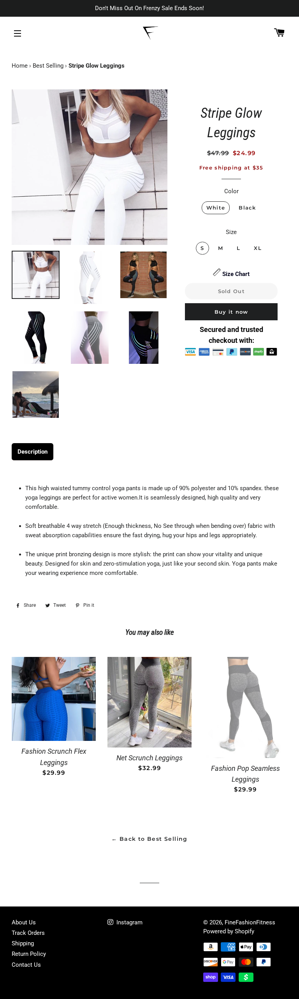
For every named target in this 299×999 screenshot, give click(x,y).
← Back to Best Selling (149, 838)
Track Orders (28, 932)
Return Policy (29, 953)
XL (258, 248)
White (215, 207)
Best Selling (48, 65)
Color (231, 191)
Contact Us (26, 964)
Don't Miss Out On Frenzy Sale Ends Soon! (149, 8)
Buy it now (231, 312)
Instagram (128, 922)
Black (247, 207)
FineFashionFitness (250, 922)
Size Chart (236, 274)
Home (20, 65)
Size (231, 232)
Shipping (23, 943)
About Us (24, 922)
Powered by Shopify (228, 931)
